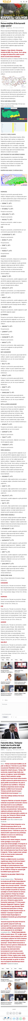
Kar (12, 659)
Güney (7, 659)
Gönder (5, 717)
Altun (3, 968)
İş (11, 968)
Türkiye (20, 968)
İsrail (15, 968)
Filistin (7, 968)
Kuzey (16, 659)
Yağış (21, 659)
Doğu (3, 659)
